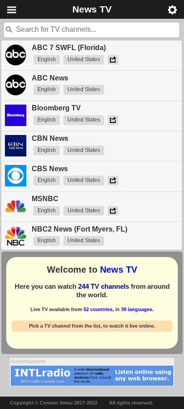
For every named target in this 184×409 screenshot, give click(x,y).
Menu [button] (11, 9)
